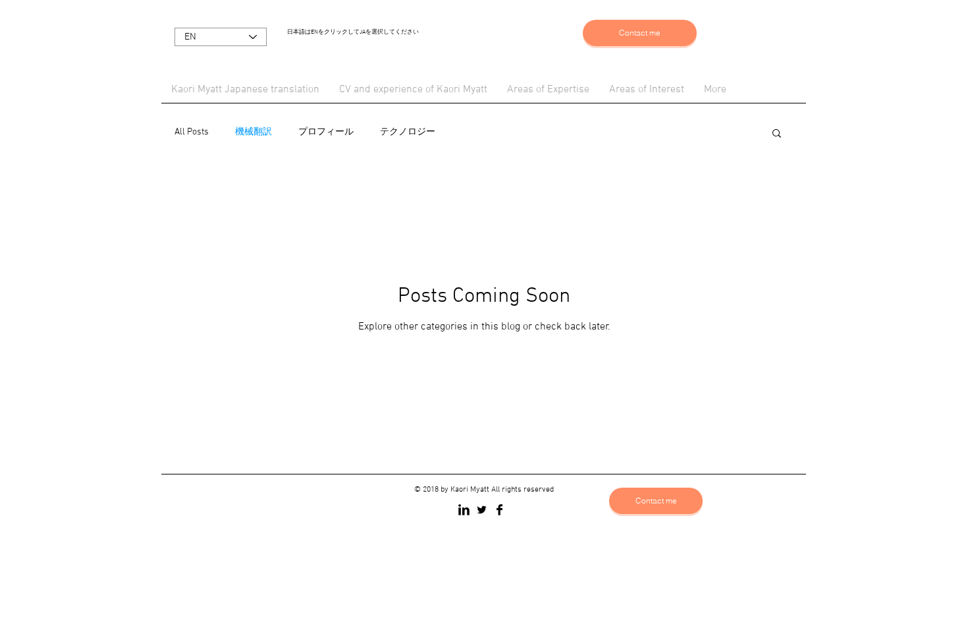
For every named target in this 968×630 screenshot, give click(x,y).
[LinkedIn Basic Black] (464, 509)
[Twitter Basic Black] (481, 509)
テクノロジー (407, 132)
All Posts (192, 132)
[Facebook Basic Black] (499, 509)
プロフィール (326, 132)
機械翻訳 (253, 132)
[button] (776, 134)
